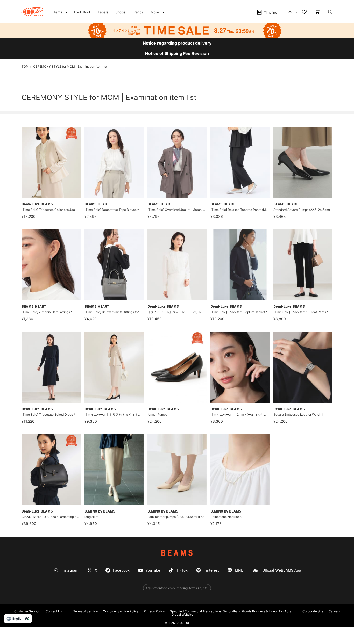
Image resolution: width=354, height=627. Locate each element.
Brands (138, 12)
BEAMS (177, 553)
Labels (103, 12)
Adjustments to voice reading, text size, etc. (177, 588)
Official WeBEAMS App (282, 570)
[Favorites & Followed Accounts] (304, 12)
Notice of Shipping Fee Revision (177, 53)
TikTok (182, 570)
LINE (239, 570)
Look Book (82, 12)
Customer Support (27, 611)
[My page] (292, 12)
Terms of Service (85, 611)
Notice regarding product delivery (177, 43)
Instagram (70, 570)
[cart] (317, 12)
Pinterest (211, 570)
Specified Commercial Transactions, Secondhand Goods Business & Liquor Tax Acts (230, 611)
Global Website (182, 614)
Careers (334, 611)
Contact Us (54, 611)
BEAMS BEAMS (32, 11)
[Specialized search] (330, 12)
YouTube (153, 570)
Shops (120, 12)
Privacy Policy (154, 611)
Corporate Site (312, 611)
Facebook (121, 570)
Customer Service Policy (121, 611)
